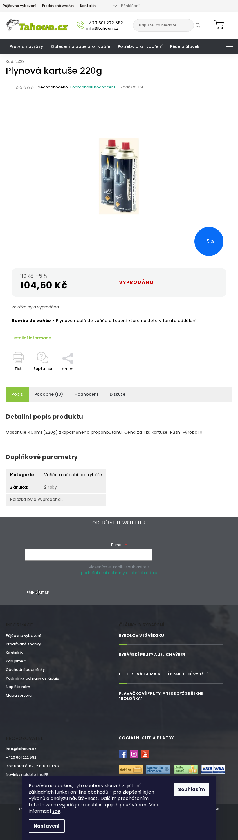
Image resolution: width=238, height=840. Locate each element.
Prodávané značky (58, 5)
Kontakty (88, 5)
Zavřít (71, 350)
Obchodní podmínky (25, 669)
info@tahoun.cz (21, 748)
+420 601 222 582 (21, 757)
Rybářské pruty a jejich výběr (152, 654)
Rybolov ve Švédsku (141, 635)
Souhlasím (191, 789)
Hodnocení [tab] (86, 394)
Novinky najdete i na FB (27, 774)
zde (56, 811)
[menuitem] (26, 46)
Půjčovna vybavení (19, 5)
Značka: (132, 87)
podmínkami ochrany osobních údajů (119, 573)
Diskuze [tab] (117, 394)
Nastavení (47, 826)
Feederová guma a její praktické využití (163, 674)
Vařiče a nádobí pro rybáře (73, 475)
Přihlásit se (38, 592)
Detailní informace (31, 338)
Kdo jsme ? (16, 661)
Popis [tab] (17, 394)
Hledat (202, 25)
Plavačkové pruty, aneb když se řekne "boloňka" (161, 696)
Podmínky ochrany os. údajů (32, 678)
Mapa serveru (19, 695)
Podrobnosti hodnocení (92, 87)
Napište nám (18, 686)
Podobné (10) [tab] (49, 394)
